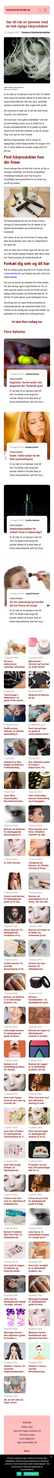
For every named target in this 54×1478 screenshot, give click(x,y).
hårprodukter (43, 32)
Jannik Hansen (32, 374)
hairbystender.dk (12, 273)
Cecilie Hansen (32, 520)
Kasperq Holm (29, 32)
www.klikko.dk (29, 1442)
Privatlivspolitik (31, 1474)
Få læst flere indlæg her (27, 322)
